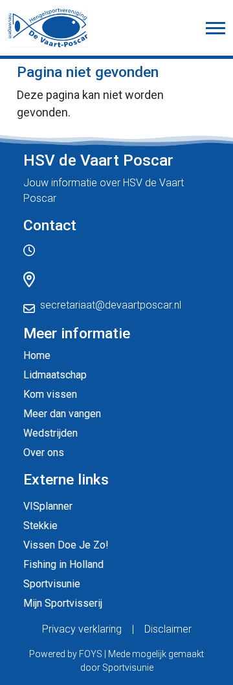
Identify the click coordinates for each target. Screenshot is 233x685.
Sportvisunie (51, 584)
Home (36, 355)
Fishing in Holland (63, 564)
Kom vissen (50, 394)
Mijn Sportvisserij (62, 603)
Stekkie (40, 525)
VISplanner (47, 506)
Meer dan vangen (62, 414)
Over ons (43, 452)
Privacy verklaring (82, 629)
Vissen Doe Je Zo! (66, 545)
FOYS (90, 654)
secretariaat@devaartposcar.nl (110, 305)
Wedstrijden (50, 433)
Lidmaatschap (55, 375)
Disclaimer (168, 629)
